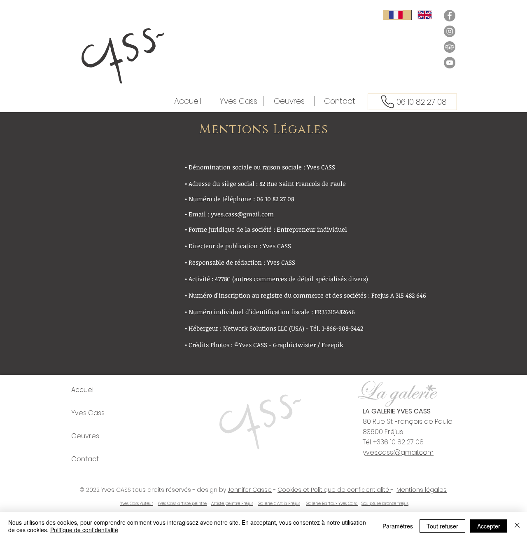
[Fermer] (517, 526)
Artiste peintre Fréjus (232, 503)
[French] (397, 15)
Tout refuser (442, 526)
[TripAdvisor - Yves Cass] (449, 47)
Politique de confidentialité (84, 530)
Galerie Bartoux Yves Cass (332, 503)
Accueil (83, 389)
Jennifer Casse (250, 490)
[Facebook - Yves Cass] (449, 15)
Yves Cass (88, 413)
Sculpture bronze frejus (384, 503)
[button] (289, 101)
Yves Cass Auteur (136, 503)
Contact (85, 459)
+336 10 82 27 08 (398, 442)
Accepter (488, 526)
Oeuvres (85, 436)
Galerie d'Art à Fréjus (279, 503)
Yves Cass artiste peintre (182, 503)
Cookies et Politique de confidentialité (334, 490)
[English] (425, 15)
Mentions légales (421, 490)
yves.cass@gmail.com (242, 214)
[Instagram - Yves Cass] (449, 31)
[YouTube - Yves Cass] (449, 62)
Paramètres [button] (397, 526)
